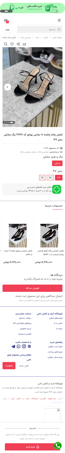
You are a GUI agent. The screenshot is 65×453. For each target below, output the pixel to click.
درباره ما (59, 328)
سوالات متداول (25, 318)
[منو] (59, 20)
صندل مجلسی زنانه (28, 152)
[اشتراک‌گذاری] (18, 44)
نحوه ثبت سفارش (55, 346)
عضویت (9, 366)
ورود (7, 29)
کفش (46, 37)
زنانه (37, 37)
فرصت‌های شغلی (55, 318)
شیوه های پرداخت (55, 352)
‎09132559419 (56, 402)
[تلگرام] (13, 347)
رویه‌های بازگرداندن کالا (22, 323)
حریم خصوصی (25, 328)
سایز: (59, 171)
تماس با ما (58, 323)
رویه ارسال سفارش (55, 357)
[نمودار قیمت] (24, 44)
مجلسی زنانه (26, 37)
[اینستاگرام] (24, 347)
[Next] (7, 87)
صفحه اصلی (57, 37)
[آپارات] (29, 347)
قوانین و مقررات (24, 334)
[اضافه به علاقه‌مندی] (12, 44)
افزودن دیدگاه (32, 288)
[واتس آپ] (19, 347)
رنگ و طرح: (56, 157)
